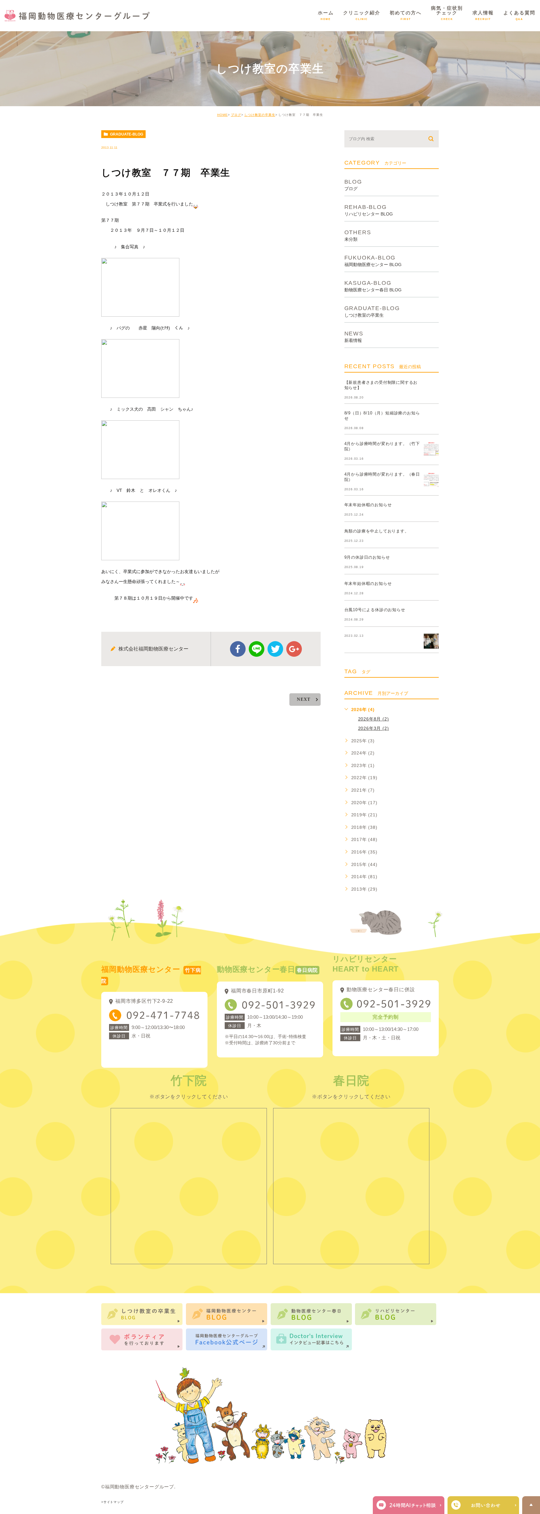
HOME (222, 114)
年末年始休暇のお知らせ (368, 504)
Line (256, 649)
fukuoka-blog (373, 261)
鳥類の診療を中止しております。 (376, 531)
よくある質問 (519, 15)
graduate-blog (126, 134)
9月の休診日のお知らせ (367, 557)
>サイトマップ (112, 1502)
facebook (238, 649)
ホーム (326, 15)
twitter (275, 649)
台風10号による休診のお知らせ (374, 609)
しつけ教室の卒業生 (259, 114)
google (294, 649)
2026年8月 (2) (373, 718)
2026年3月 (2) (373, 728)
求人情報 (483, 15)
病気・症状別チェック (447, 13)
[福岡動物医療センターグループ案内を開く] (483, 1505)
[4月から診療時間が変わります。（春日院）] (431, 479)
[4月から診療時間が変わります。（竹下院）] (431, 448)
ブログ (236, 114)
